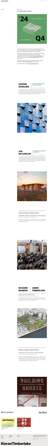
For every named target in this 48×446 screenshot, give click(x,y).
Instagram (18, 436)
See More (43, 412)
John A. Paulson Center (37, 55)
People (10, 437)
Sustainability (11, 436)
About (2, 436)
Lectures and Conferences (32, 63)
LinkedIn (18, 435)
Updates (2, 9)
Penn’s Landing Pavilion (34, 57)
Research (10, 435)
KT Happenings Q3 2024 (20, 427)
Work (2, 435)
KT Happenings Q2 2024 (4, 427)
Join (34, 439)
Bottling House (29, 61)
